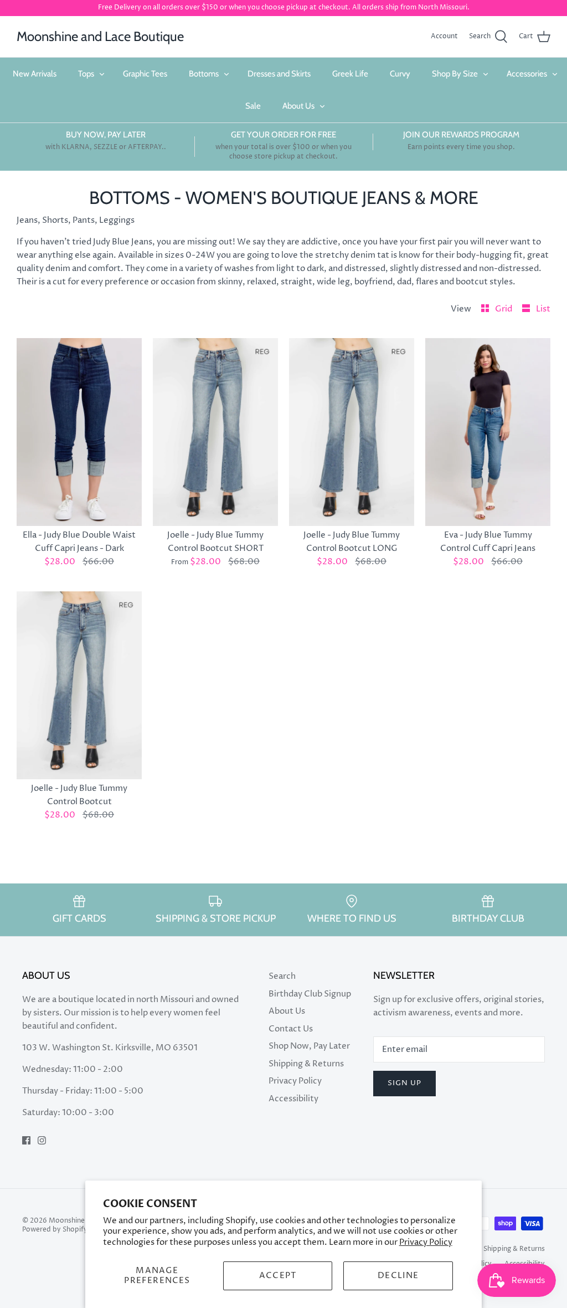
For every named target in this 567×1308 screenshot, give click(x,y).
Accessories (527, 74)
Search (282, 976)
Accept (277, 1275)
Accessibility (293, 1099)
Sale (253, 106)
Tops (86, 74)
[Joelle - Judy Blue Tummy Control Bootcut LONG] (351, 432)
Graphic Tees (145, 74)
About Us (298, 106)
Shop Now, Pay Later (309, 1046)
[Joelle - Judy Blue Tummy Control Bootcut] (79, 685)
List (543, 309)
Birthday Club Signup (310, 994)
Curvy (400, 74)
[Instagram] (42, 1140)
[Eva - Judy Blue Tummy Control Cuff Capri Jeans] (487, 432)
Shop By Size (455, 74)
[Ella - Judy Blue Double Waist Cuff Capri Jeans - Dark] (79, 432)
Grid (504, 309)
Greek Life (350, 74)
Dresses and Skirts (279, 74)
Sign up (404, 1083)
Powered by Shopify (54, 1229)
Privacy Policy (425, 1242)
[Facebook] (26, 1140)
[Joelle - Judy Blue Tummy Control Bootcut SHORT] (215, 432)
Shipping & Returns (306, 1064)
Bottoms (204, 74)
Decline (398, 1275)
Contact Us (291, 1029)
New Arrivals (34, 74)
